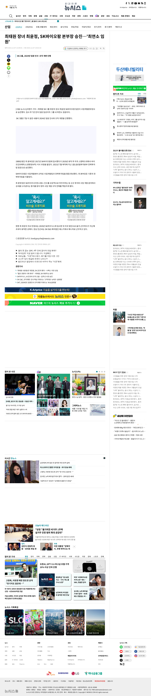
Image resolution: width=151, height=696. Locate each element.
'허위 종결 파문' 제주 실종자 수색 (16, 409)
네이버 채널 (127, 647)
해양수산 (118, 26)
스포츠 (85, 16)
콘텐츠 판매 (37, 681)
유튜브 (127, 651)
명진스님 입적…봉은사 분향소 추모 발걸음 (86, 397)
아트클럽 (39, 651)
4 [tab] (104, 371)
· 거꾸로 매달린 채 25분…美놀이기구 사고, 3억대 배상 (129, 439)
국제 (30, 16)
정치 (24, 16)
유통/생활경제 (41, 26)
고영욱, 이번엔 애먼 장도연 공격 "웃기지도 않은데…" (19, 582)
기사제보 (63, 681)
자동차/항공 (86, 26)
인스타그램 (141, 656)
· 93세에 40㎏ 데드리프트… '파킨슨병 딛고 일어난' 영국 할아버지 (129, 427)
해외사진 (80, 647)
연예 (91, 16)
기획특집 (49, 655)
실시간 (18, 16)
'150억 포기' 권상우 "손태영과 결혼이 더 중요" (56, 481)
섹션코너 (39, 660)
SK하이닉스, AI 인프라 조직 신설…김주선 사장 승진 (35, 276)
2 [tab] (99, 371)
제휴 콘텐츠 (125, 16)
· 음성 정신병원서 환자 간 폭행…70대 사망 (128, 435)
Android (100, 660)
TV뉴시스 (115, 16)
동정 (52, 664)
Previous (6, 546)
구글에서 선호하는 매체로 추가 (77, 48)
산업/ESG (29, 26)
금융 (40, 16)
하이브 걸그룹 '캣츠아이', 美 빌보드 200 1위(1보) (26, 21)
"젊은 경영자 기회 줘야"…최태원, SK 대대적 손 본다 (35, 273)
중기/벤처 (108, 26)
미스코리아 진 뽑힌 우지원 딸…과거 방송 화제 (56, 467)
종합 (26, 556)
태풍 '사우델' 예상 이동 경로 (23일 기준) (80, 409)
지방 (73, 16)
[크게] (103, 48)
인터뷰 (39, 655)
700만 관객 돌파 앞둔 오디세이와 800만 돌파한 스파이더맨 (20, 413)
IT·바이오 (53, 16)
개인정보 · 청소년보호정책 (84, 681)
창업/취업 (74, 26)
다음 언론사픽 (141, 647)
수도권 (67, 16)
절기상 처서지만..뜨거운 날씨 (15, 405)
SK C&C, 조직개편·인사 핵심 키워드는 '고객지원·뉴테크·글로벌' (39, 279)
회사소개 (7, 681)
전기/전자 (97, 26)
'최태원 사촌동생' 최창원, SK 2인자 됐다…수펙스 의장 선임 (37, 270)
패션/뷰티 (53, 26)
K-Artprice (123, 7)
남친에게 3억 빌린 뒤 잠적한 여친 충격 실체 (55, 463)
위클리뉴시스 (142, 7)
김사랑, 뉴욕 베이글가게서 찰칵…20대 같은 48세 (57, 476)
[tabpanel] (88, 387)
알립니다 (110, 681)
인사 (38, 664)
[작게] (100, 48)
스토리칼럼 (50, 647)
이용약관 (71, 681)
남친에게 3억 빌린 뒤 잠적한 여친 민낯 (62, 593)
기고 (48, 651)
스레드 (127, 660)
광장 (102, 16)
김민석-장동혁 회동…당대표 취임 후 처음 (29, 549)
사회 (61, 16)
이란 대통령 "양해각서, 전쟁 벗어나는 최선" (62, 549)
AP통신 (100, 647)
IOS (99, 664)
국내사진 (70, 647)
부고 (45, 664)
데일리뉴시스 (51, 660)
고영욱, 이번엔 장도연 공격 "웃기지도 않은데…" (56, 472)
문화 (79, 16)
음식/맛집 (64, 26)
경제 (35, 16)
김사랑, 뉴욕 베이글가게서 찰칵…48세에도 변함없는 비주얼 (81, 594)
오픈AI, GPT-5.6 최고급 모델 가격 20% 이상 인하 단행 (54, 566)
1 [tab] (97, 371)
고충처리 (55, 681)
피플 (115, 309)
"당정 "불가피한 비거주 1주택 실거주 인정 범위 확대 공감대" (49, 531)
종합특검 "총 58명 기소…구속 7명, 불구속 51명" (62, 580)
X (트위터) (127, 656)
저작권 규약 (46, 681)
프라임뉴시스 (133, 7)
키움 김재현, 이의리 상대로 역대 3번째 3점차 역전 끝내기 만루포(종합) (20, 597)
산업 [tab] (139, 93)
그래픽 (69, 651)
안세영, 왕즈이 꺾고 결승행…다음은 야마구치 (20, 401)
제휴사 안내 (28, 681)
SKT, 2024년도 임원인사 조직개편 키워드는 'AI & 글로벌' (36, 282)
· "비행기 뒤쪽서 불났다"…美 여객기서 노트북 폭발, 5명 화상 (129, 431)
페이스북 (141, 651)
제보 (133, 16)
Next (74, 546)
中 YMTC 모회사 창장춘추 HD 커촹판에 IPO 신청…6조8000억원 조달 (20, 590)
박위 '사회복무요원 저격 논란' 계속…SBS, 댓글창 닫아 (80, 580)
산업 (46, 16)
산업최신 (18, 26)
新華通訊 (100, 651)
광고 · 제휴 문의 (17, 681)
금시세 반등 (9, 397)
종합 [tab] (144, 93)
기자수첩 (117, 182)
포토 (108, 16)
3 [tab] (102, 371)
